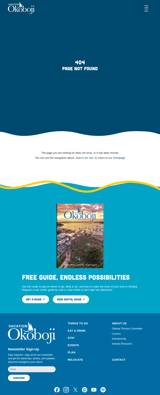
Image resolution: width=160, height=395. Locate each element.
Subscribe (19, 377)
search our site (84, 157)
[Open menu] (146, 8)
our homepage (116, 157)
